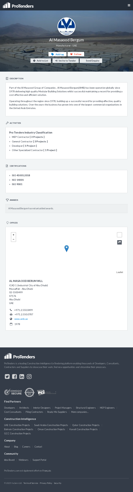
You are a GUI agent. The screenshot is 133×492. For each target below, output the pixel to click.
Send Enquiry (92, 60)
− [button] (13, 239)
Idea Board (9, 459)
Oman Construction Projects (51, 429)
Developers (9, 407)
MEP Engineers (107, 407)
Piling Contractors (34, 411)
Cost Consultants (12, 411)
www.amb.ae (21, 319)
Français (46, 470)
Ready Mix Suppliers (57, 411)
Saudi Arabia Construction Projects (51, 425)
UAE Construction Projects (17, 425)
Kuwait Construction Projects (83, 429)
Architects (24, 407)
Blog (16, 446)
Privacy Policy (46, 483)
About (7, 446)
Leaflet (119, 272)
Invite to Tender (67, 60)
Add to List (42, 60)
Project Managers (63, 407)
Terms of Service (30, 483)
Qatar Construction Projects (86, 425)
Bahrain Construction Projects (18, 429)
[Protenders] (18, 4)
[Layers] (119, 235)
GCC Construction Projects (17, 433)
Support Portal (39, 459)
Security (57, 483)
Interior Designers (42, 407)
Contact (38, 446)
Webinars (23, 459)
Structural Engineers (86, 407)
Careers (26, 446)
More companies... (80, 411)
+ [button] (13, 235)
